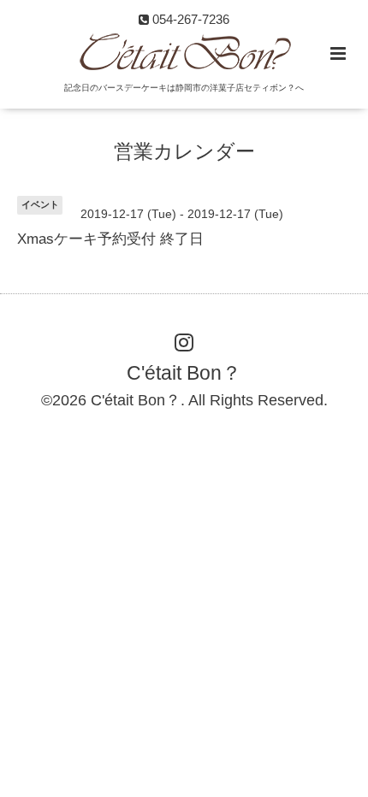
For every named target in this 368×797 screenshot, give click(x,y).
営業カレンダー (184, 151)
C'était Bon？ (184, 372)
